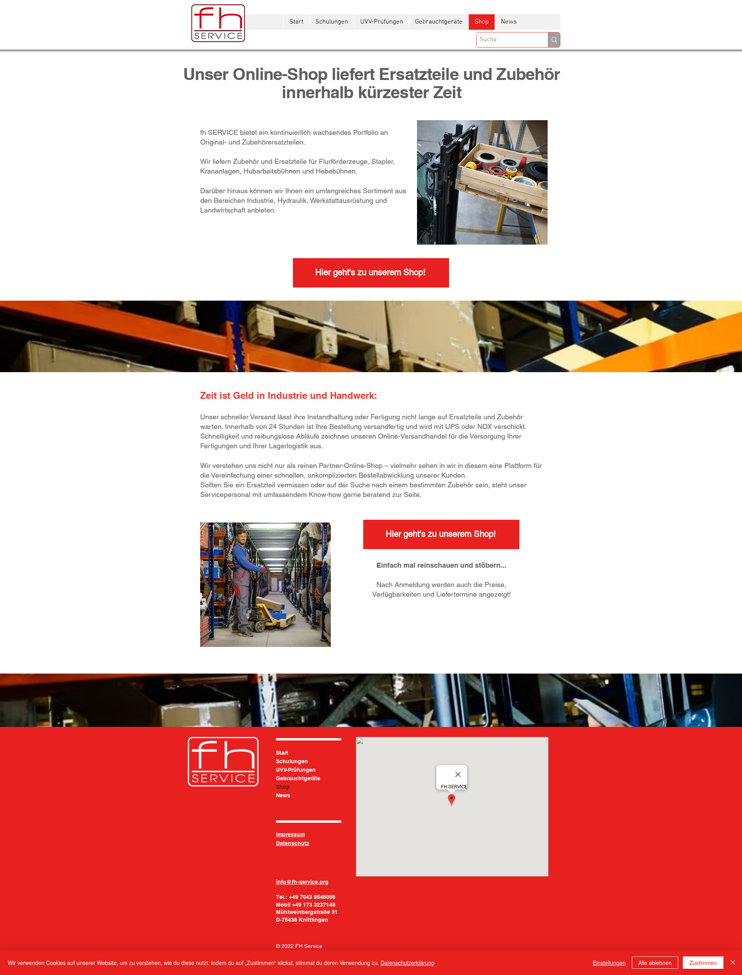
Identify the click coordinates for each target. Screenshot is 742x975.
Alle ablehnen (655, 962)
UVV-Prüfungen (296, 770)
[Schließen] (732, 962)
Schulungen (292, 761)
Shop (283, 787)
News (283, 795)
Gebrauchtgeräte (298, 778)
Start (282, 753)
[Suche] (554, 39)
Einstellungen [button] (609, 962)
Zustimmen (703, 962)
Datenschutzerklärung (407, 962)
